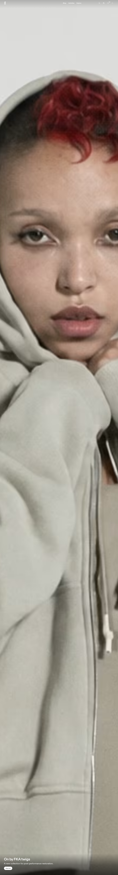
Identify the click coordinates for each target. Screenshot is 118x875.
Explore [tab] (79, 3)
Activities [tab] (71, 3)
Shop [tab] (64, 3)
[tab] (99, 3)
